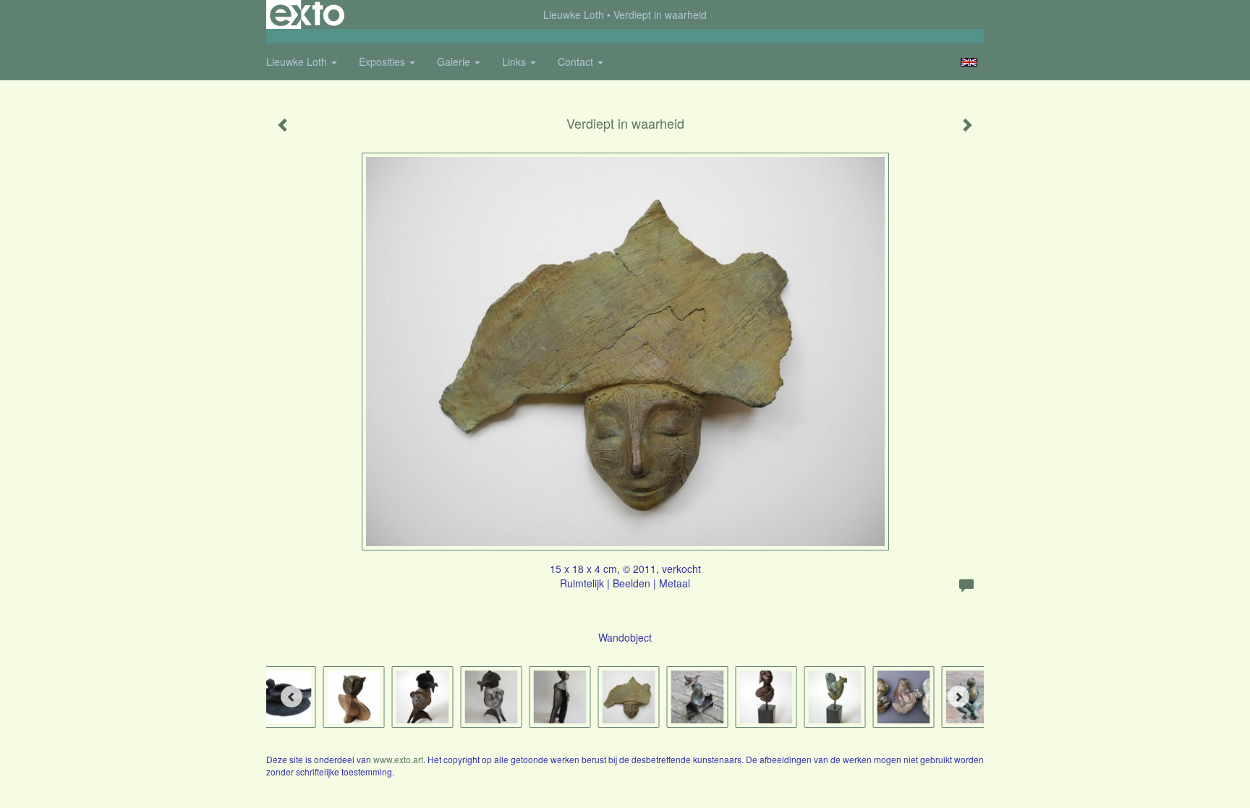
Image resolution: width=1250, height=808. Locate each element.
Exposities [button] (383, 61)
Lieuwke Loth (573, 14)
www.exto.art (398, 759)
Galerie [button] (455, 61)
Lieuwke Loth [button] (298, 61)
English (969, 62)
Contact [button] (577, 61)
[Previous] (291, 696)
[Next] (958, 696)
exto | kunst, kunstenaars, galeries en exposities (307, 14)
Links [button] (515, 61)
